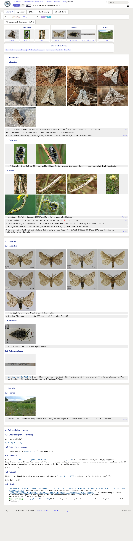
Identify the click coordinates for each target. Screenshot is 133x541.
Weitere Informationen (59, 46)
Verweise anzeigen (63, 511)
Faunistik (59, 50)
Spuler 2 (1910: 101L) (13, 443)
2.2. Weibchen (11, 321)
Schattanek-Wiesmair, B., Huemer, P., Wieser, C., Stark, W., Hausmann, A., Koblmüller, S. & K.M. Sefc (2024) (52, 492)
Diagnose (73, 27)
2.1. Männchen (11, 246)
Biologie (105, 27)
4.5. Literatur (10, 484)
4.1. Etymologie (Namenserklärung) (19, 435)
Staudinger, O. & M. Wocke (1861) (37, 499)
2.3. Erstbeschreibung (14, 351)
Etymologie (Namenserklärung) (16, 50)
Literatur (67, 50)
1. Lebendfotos (12, 58)
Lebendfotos (27, 27)
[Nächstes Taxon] (19, 5)
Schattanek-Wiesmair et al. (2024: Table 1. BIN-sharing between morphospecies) (41, 460)
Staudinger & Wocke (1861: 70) (20, 377)
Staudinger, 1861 (29, 451)
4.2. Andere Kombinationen (16, 447)
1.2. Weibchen (11, 140)
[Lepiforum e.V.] (7, 4)
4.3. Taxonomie (11, 455)
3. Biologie (10, 388)
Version (52, 511)
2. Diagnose (10, 241)
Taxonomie (50, 50)
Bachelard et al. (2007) (66, 476)
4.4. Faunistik (10, 472)
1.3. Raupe (9, 170)
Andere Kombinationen (36, 50)
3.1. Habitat (10, 393)
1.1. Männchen (11, 62)
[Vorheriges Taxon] (14, 5)
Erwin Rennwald (42, 511)
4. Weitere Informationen (16, 430)
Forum (124, 129)
